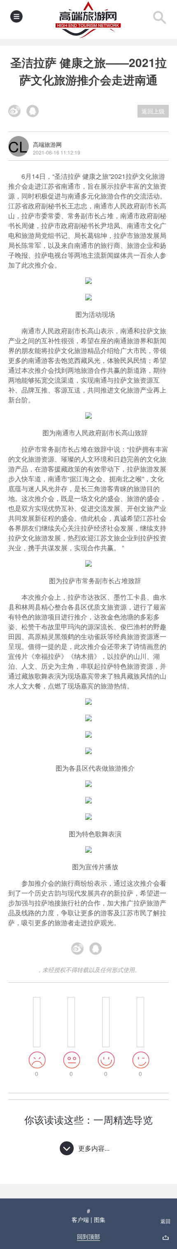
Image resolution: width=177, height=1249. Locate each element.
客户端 (80, 1219)
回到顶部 (88, 1236)
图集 (99, 1219)
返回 (165, 1220)
